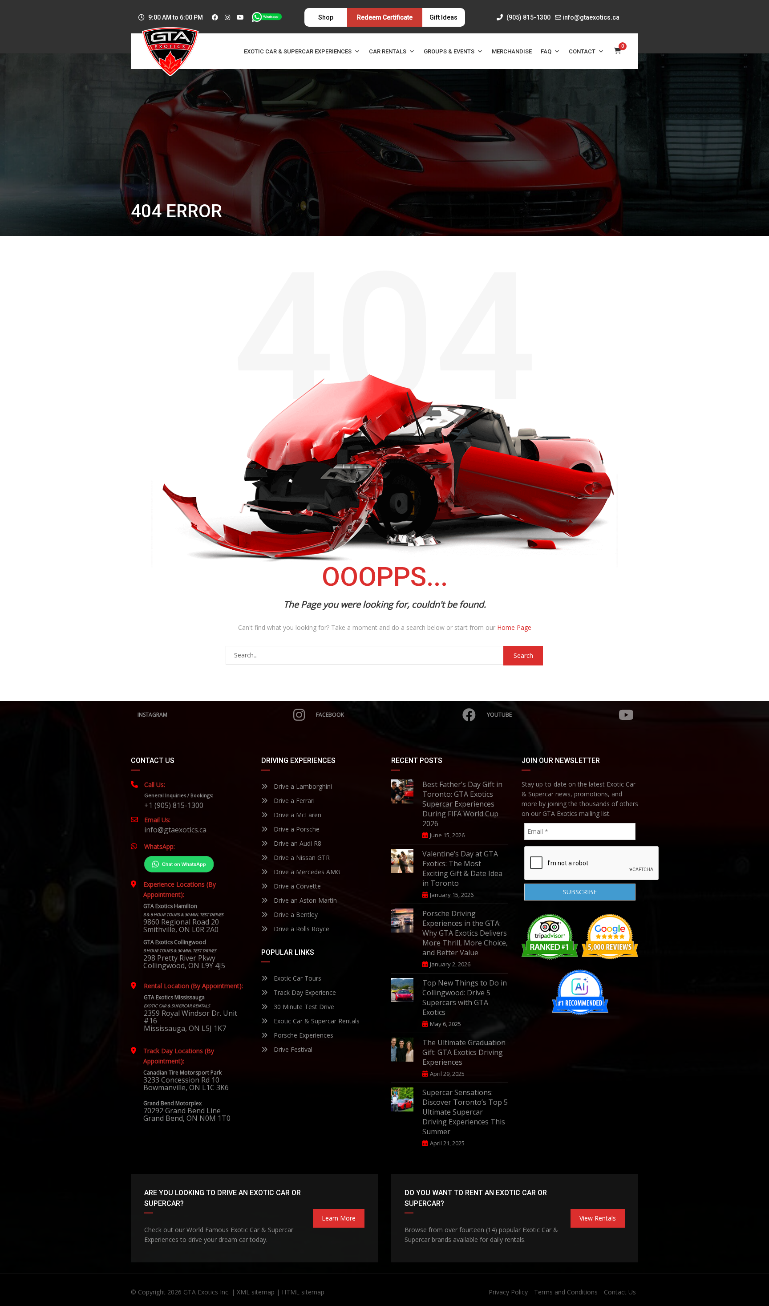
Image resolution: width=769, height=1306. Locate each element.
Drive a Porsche (296, 829)
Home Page (514, 627)
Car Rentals (387, 51)
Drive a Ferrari (293, 800)
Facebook (330, 714)
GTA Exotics (200, 1292)
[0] (617, 51)
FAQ (546, 51)
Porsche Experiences (302, 1035)
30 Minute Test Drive (303, 1006)
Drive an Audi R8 (296, 843)
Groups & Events (449, 51)
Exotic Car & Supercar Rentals (316, 1021)
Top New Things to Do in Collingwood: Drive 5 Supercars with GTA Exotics (464, 997)
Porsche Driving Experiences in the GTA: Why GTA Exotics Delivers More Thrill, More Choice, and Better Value (465, 933)
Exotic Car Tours (296, 978)
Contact (582, 51)
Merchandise (512, 51)
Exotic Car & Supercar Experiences (298, 51)
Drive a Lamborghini (302, 786)
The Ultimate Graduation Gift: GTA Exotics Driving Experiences (464, 1052)
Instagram (152, 714)
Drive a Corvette (296, 886)
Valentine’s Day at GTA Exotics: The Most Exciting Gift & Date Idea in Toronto (462, 868)
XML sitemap (256, 1292)
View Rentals (597, 1218)
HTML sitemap (303, 1292)
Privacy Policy (508, 1292)
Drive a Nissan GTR (301, 857)
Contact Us (620, 1292)
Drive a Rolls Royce (300, 929)
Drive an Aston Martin (304, 900)
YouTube (499, 714)
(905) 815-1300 (527, 17)
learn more (339, 1218)
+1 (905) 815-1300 (173, 805)
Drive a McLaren (296, 815)
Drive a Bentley (295, 914)
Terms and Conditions (566, 1292)
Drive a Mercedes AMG (306, 872)
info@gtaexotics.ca (591, 17)
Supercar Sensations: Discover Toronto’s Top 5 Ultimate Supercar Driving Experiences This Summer (465, 1111)
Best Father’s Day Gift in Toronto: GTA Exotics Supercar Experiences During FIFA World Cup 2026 (462, 803)
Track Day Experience (304, 992)
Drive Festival (292, 1049)
